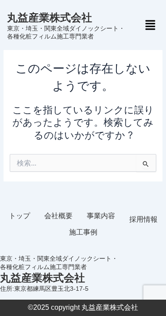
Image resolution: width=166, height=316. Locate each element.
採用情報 (143, 219)
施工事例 (83, 232)
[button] (150, 25)
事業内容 (101, 216)
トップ (19, 216)
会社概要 (58, 216)
